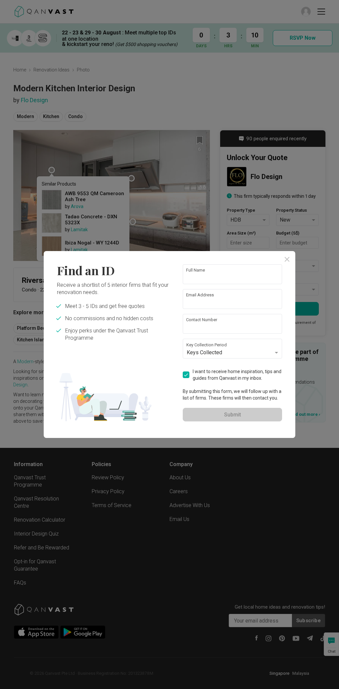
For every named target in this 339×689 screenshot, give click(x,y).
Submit (232, 414)
